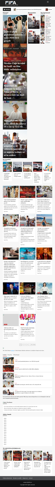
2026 (5, 418)
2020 (5, 428)
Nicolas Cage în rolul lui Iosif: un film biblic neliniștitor (14, 66)
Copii (5, 224)
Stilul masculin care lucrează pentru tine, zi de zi (10, 329)
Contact (31, 478)
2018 (5, 432)
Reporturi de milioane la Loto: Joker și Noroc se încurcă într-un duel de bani (14, 91)
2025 (5, 420)
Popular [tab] (10, 354)
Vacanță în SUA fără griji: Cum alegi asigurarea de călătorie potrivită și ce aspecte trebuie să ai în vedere (33, 21)
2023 (5, 423)
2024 (5, 421)
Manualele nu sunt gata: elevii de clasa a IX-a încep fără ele (15, 123)
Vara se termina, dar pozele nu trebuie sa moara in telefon (17, 408)
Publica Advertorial (7, 478)
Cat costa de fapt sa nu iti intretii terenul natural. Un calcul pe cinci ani (20, 406)
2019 (5, 430)
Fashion (47, 15)
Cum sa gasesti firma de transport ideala (17, 175)
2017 (5, 433)
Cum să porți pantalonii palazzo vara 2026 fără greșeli (28, 9)
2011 (5, 444)
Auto (5, 170)
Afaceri (5, 137)
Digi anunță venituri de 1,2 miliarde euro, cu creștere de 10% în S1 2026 (10, 298)
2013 (5, 440)
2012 (5, 442)
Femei (39, 292)
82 (31, 344)
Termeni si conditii (17, 478)
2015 (5, 437)
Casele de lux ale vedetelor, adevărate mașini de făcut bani (44, 263)
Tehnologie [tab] (16, 354)
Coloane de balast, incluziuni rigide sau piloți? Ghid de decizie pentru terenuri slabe (23, 410)
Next (34, 344)
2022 (5, 425)
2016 (5, 435)
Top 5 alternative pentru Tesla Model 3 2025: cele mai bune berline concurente (37, 178)
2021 (5, 427)
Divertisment (6, 60)
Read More (6, 211)
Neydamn (9, 402)
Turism (39, 224)
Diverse (5, 83)
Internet (5, 292)
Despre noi (25, 478)
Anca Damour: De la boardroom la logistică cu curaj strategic (43, 298)
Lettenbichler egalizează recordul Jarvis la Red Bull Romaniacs (7, 176)
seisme (12, 350)
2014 (5, 439)
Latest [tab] (5, 354)
